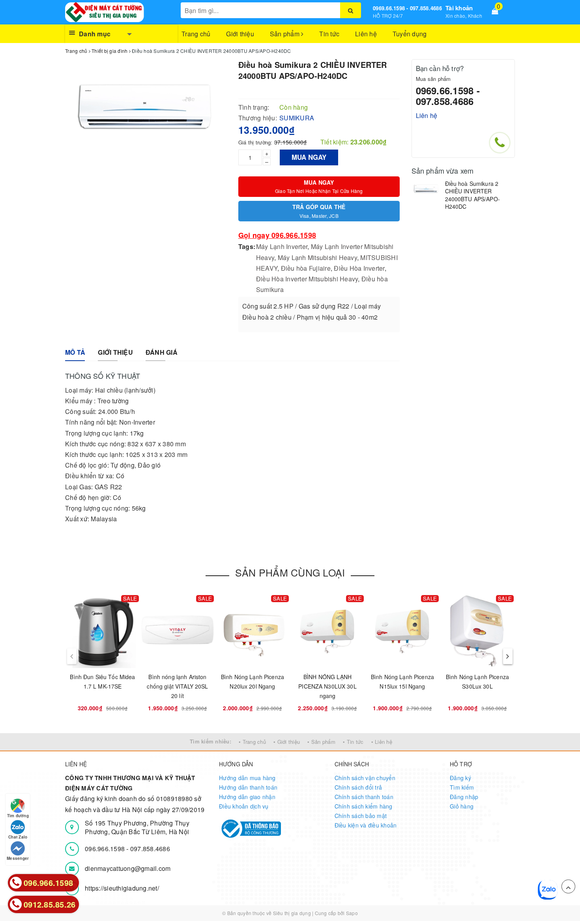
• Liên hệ (381, 741)
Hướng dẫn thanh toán (248, 787)
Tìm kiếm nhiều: (210, 741)
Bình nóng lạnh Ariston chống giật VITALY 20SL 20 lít (177, 686)
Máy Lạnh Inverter (281, 246)
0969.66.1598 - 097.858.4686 (407, 8)
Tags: (246, 246)
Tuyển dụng (410, 33)
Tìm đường (18, 815)
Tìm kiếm (462, 787)
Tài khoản (459, 8)
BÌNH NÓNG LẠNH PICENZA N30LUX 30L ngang (327, 686)
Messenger (18, 858)
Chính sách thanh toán (364, 797)
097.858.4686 (150, 848)
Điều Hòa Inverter (359, 268)
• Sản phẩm (321, 741)
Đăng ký (460, 778)
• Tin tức (353, 741)
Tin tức (329, 33)
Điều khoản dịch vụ (244, 806)
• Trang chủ (252, 741)
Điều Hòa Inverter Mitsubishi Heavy (307, 278)
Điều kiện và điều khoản (366, 825)
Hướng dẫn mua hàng (247, 778)
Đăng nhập (464, 797)
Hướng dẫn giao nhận (247, 797)
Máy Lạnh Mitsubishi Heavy (317, 257)
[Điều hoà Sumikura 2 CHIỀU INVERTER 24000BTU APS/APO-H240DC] (426, 189)
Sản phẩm (285, 33)
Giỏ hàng (461, 806)
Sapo (352, 913)
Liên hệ (366, 33)
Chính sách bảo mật (361, 816)
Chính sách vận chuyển (365, 778)
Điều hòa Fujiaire (306, 268)
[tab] (75, 352)
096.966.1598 (105, 848)
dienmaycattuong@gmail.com (127, 868)
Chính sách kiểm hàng (364, 806)
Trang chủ (195, 33)
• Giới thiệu (286, 741)
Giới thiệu (240, 33)
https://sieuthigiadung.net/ (122, 888)
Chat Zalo (17, 837)
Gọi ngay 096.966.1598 (277, 235)
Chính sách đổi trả (358, 787)
